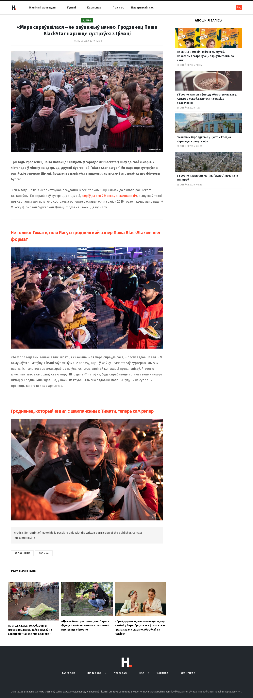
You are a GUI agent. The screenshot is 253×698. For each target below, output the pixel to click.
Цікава (87, 20)
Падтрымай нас (142, 7)
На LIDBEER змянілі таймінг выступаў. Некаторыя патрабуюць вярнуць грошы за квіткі (205, 56)
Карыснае (94, 7)
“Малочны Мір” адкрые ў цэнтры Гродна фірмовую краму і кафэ (204, 139)
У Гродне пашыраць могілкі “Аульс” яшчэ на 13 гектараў (207, 178)
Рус (239, 7)
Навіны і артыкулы (42, 7)
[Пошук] (227, 7)
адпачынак (22, 553)
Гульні (71, 7)
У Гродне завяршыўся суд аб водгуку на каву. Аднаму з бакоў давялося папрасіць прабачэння (207, 99)
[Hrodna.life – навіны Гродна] (14, 7)
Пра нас (118, 7)
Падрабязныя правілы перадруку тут (219, 691)
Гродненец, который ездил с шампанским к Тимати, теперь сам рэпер (82, 411)
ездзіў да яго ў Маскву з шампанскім (109, 196)
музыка (44, 553)
